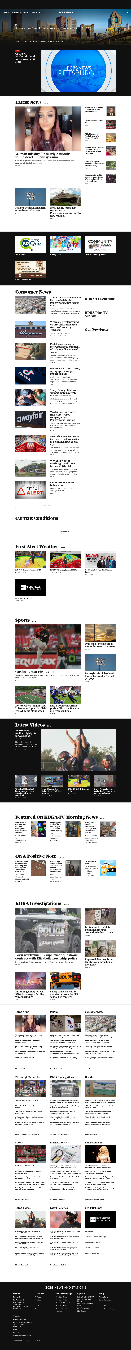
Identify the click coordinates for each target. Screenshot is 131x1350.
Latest (5, 12)
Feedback (16, 1332)
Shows (33, 12)
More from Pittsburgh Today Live (27, 1134)
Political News (18, 1297)
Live (25, 12)
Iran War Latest (18, 1300)
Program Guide (61, 1300)
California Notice (105, 1300)
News (18, 42)
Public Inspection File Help (85, 1304)
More (46, 103)
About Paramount (19, 1319)
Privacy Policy (104, 1297)
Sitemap (59, 1312)
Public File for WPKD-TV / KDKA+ (86, 1300)
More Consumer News (93, 1069)
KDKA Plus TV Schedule (96, 314)
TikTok (37, 1306)
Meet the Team (61, 1297)
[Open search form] (127, 12)
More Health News (91, 1134)
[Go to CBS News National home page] (65, 12)
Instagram (38, 1303)
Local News (15, 12)
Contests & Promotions (64, 1303)
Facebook (38, 1300)
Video (43, 42)
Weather (26, 42)
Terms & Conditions (63, 1309)
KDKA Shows (53, 42)
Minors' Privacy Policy (106, 1309)
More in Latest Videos (23, 1265)
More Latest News (21, 1069)
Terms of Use (103, 1306)
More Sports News (22, 1200)
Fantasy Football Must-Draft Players (21, 1307)
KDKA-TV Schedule (100, 299)
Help (15, 1329)
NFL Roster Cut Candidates (18, 1303)
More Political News (57, 1069)
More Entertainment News (94, 1200)
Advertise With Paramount (22, 1322)
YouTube (38, 1297)
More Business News (57, 1200)
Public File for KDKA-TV (85, 1297)
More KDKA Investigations (59, 1134)
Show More (47, 505)
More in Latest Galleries (58, 1265)
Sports (35, 42)
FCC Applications (83, 1308)
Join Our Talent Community (18, 1325)
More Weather (64, 531)
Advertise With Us (62, 1306)
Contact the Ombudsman (22, 1335)
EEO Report (81, 1311)
